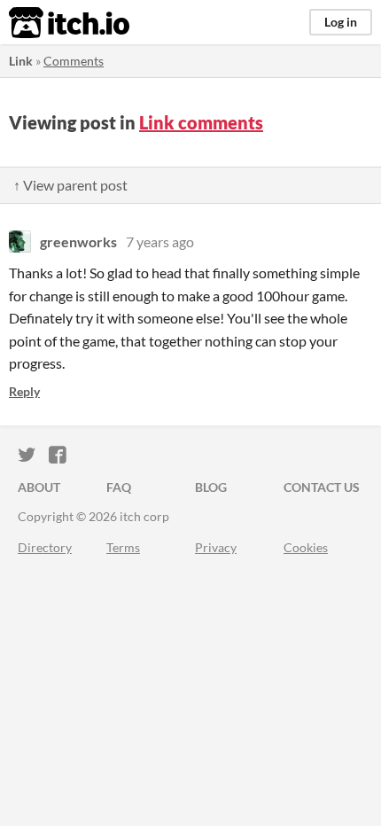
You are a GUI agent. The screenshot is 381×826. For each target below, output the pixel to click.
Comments (73, 60)
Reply (24, 391)
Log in (340, 21)
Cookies (306, 547)
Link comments (201, 122)
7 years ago (160, 241)
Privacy (216, 547)
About (39, 487)
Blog (211, 487)
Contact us (322, 487)
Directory (45, 547)
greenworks (78, 241)
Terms (123, 547)
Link (21, 60)
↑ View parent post (70, 184)
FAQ (118, 487)
